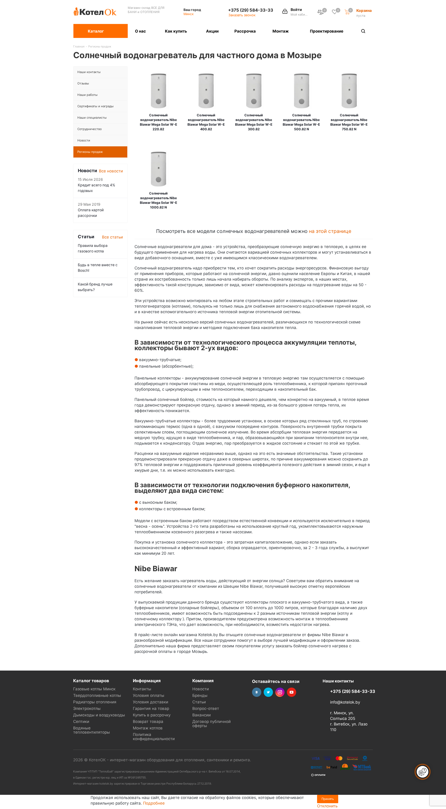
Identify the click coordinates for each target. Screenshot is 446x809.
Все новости (111, 171)
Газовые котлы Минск (94, 689)
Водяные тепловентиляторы (91, 730)
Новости (200, 689)
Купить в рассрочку (152, 715)
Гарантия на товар (151, 708)
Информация (147, 680)
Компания (203, 680)
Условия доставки (150, 702)
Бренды (199, 695)
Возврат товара (148, 721)
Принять (327, 799)
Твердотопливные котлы (97, 695)
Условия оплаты (148, 695)
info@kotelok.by (345, 702)
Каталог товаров (91, 680)
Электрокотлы (87, 708)
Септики (81, 721)
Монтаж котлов (148, 728)
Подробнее (154, 803)
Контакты (142, 689)
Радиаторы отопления (94, 702)
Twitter (268, 692)
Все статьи (112, 237)
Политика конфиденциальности (154, 736)
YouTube (291, 692)
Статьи (199, 702)
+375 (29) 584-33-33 (250, 10)
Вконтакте (256, 692)
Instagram (280, 692)
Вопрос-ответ (205, 708)
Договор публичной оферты (211, 723)
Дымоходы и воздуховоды (99, 715)
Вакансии (201, 715)
